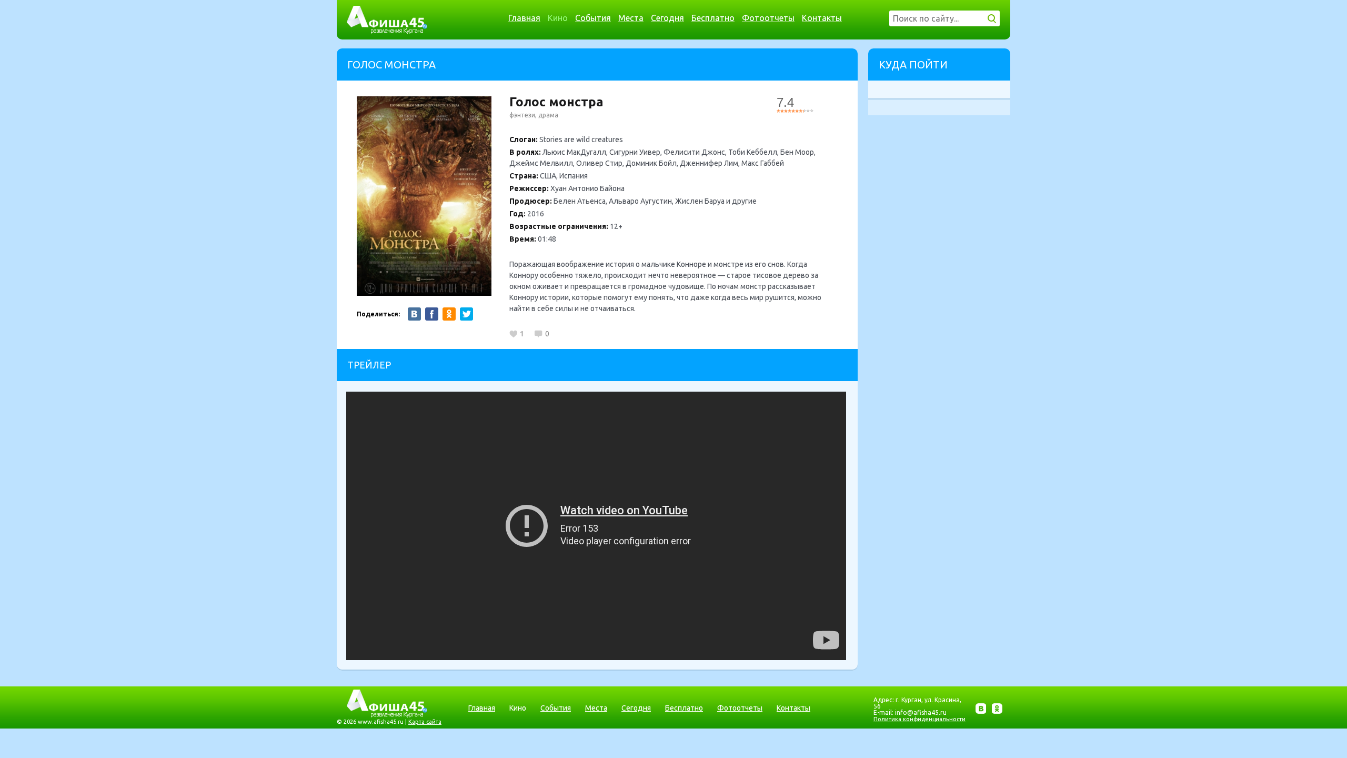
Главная (524, 18)
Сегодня (667, 18)
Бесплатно (713, 18)
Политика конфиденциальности (919, 719)
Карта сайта (424, 722)
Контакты (822, 18)
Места (631, 18)
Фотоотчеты (768, 18)
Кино (558, 18)
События (593, 18)
